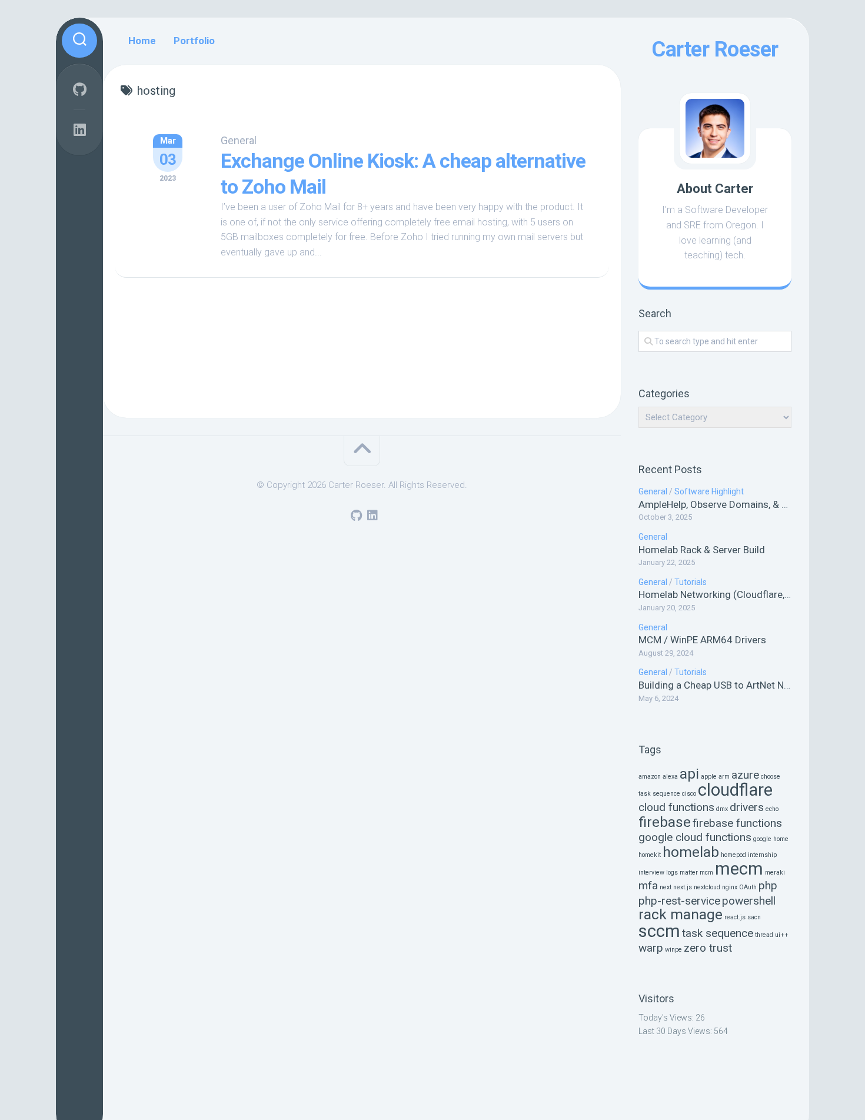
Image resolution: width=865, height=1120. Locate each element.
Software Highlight (709, 491)
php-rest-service (679, 901)
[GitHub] (79, 89)
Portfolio (194, 40)
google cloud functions (694, 837)
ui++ (782, 935)
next (665, 887)
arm (724, 776)
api (689, 773)
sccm (659, 931)
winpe (673, 949)
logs (672, 872)
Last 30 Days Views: (676, 1031)
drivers (747, 807)
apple (709, 776)
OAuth (748, 887)
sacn (754, 917)
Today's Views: (667, 1017)
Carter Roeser (714, 49)
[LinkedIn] (79, 129)
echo (772, 809)
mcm (706, 872)
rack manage (680, 914)
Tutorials (690, 582)
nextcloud (707, 887)
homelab (691, 851)
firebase (664, 821)
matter (689, 872)
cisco (689, 793)
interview (651, 872)
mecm (739, 869)
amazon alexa (658, 776)
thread (764, 935)
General (652, 491)
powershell (749, 901)
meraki (775, 872)
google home (771, 839)
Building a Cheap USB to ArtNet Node (719, 685)
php (767, 885)
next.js (682, 887)
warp (650, 948)
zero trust (708, 948)
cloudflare (735, 790)
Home (142, 40)
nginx (729, 887)
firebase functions (737, 823)
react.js (735, 917)
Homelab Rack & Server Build (701, 550)
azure (745, 775)
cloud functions (676, 807)
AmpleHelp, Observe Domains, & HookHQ (728, 504)
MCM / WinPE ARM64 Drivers (702, 640)
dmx (722, 809)
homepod (733, 855)
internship (762, 855)
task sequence (717, 933)
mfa (648, 885)
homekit (649, 855)
